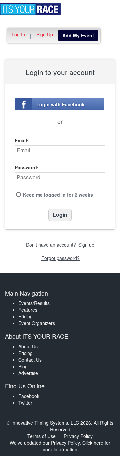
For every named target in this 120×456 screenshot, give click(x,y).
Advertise (28, 373)
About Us (28, 346)
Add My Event (78, 35)
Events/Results (34, 303)
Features (27, 309)
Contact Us (30, 359)
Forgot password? (60, 258)
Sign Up (44, 34)
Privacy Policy (78, 436)
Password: (27, 167)
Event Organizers (36, 323)
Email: (22, 140)
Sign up (86, 244)
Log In (18, 34)
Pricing (25, 316)
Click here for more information (75, 446)
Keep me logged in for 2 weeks (58, 194)
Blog (23, 366)
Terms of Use (41, 436)
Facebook (28, 396)
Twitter (25, 402)
